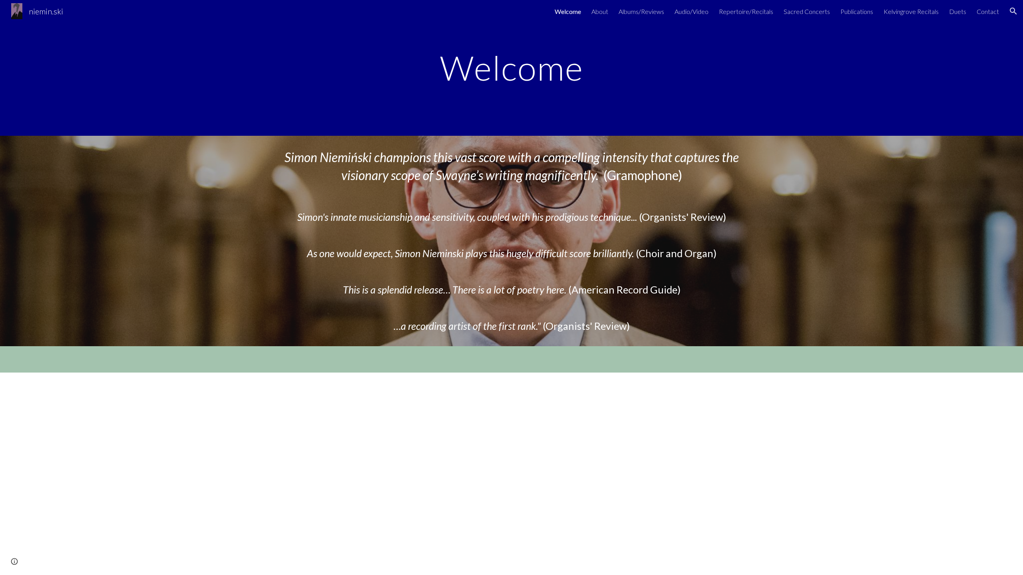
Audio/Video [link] (692, 11)
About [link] (599, 11)
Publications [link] (856, 11)
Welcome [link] (568, 11)
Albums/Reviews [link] (641, 11)
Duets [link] (957, 11)
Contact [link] (988, 11)
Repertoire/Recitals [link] (746, 11)
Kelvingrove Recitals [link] (911, 11)
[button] (1013, 11)
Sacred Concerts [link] (807, 11)
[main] (511, 68)
